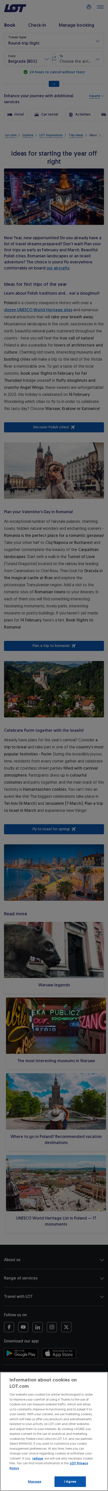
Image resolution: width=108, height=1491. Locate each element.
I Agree (70, 1481)
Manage (34, 1481)
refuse (37, 1458)
